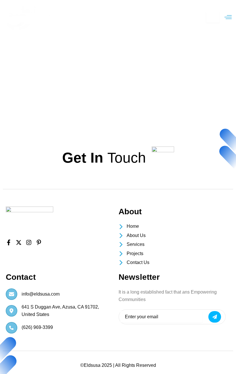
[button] (228, 17)
